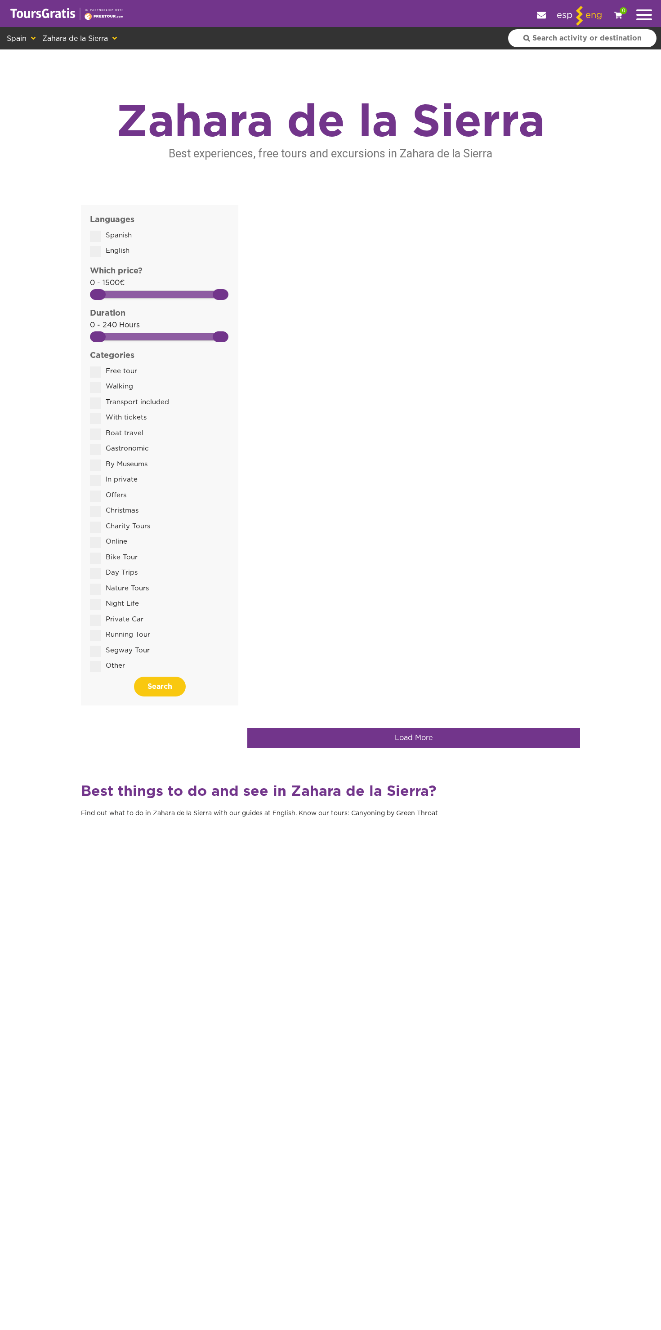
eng (593, 15)
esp (564, 15)
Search (159, 686)
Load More (414, 737)
